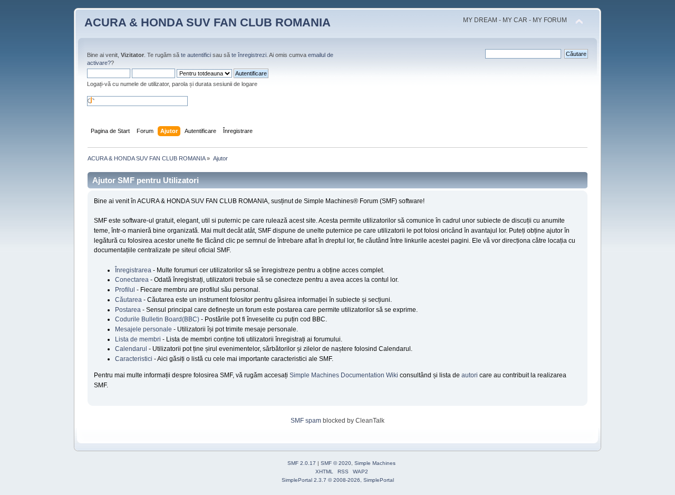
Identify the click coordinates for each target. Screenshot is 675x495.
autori (469, 375)
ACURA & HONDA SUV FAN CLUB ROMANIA (207, 22)
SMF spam (306, 420)
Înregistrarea (133, 270)
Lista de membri (138, 339)
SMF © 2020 (336, 463)
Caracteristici (133, 359)
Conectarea (132, 279)
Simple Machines (375, 463)
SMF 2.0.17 (301, 463)
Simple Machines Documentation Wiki (344, 375)
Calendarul (131, 349)
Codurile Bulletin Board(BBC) (157, 319)
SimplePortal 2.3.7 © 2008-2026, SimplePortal (338, 480)
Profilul (125, 289)
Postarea (128, 309)
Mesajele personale (143, 329)
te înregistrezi (249, 55)
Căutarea (128, 299)
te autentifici (196, 55)
